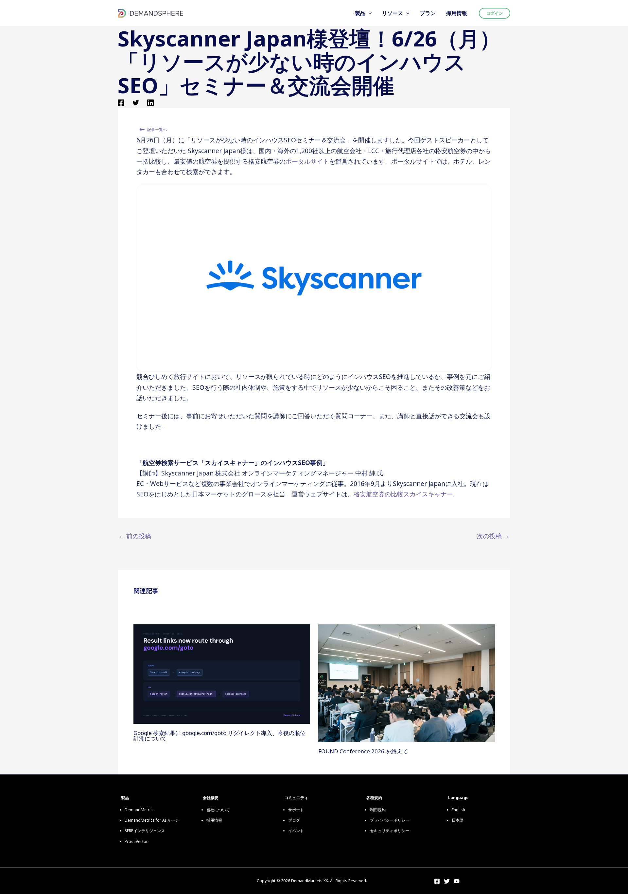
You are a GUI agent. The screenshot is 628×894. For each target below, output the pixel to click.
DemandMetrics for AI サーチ (152, 820)
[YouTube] (457, 881)
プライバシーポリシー (389, 820)
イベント (296, 830)
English (458, 810)
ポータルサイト (307, 161)
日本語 (457, 820)
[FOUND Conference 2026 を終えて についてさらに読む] (406, 682)
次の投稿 (493, 536)
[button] (368, 13)
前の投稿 (134, 536)
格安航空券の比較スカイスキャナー (403, 494)
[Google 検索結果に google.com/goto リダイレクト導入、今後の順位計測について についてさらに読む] (221, 673)
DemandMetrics (140, 810)
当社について (218, 810)
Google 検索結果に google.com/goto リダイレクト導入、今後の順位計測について (219, 735)
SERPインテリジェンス (145, 830)
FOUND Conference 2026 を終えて (363, 751)
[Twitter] (135, 102)
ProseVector (136, 841)
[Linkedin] (150, 102)
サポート (296, 810)
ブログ (294, 820)
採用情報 (214, 820)
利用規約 (378, 810)
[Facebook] (121, 102)
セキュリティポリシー (389, 830)
